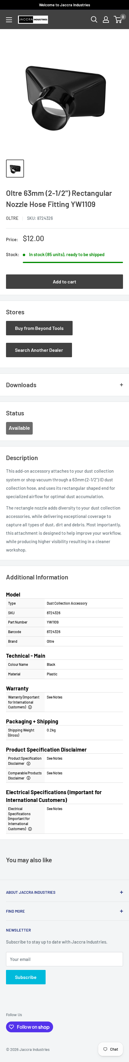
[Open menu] (9, 19)
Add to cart (64, 281)
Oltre (12, 218)
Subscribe (26, 977)
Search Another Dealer (39, 350)
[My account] (106, 19)
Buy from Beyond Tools (39, 328)
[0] (118, 19)
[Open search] (94, 19)
